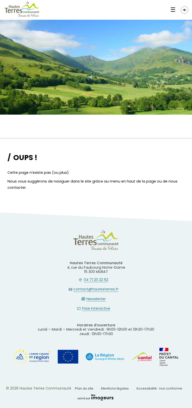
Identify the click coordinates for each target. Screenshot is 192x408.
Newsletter (96, 299)
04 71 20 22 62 (96, 280)
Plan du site (84, 388)
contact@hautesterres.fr (96, 289)
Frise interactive (96, 308)
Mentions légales (115, 388)
